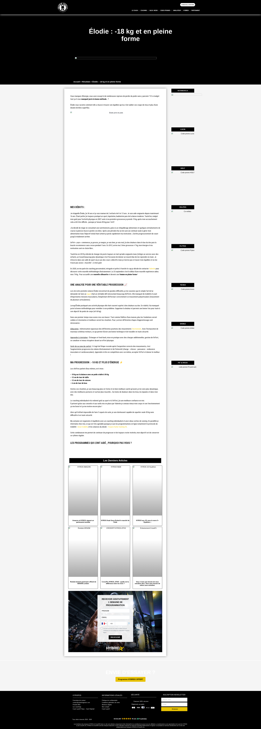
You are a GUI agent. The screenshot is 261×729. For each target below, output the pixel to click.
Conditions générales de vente (111, 702)
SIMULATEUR (177, 10)
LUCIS (182, 129)
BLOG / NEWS (154, 10)
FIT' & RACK (183, 363)
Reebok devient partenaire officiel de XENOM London (83, 582)
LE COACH (135, 10)
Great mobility (83, 427)
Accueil (76, 82)
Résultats (86, 82)
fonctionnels (136, 329)
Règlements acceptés (138, 704)
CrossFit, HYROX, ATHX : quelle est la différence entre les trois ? (115, 582)
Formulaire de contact (79, 700)
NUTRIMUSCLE (183, 90)
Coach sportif (106, 709)
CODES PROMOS (165, 10)
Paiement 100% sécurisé (141, 701)
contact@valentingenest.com (81, 702)
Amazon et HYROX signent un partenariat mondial (83, 521)
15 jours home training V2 (117, 427)
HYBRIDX (186, 10)
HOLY (183, 168)
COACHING (143, 10)
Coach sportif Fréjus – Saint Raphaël (83, 709)
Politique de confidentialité (109, 700)
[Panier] (198, 4)
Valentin (152, 269)
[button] (130, 718)
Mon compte (105, 707)
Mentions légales (107, 704)
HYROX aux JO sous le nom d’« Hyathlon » (147, 521)
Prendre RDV (76, 704)
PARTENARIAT (195, 10)
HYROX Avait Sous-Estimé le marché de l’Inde (115, 521)
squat (89, 294)
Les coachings (77, 707)
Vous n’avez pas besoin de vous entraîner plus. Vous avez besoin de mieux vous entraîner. (147, 583)
